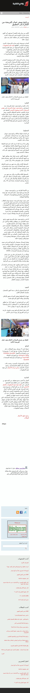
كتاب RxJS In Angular (23, 578)
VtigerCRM (25, 357)
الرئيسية (27, 17)
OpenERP (12, 353)
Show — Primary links (24, 13)
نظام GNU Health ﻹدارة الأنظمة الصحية (19, 645)
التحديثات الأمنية (24, 562)
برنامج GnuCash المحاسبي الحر (21, 623)
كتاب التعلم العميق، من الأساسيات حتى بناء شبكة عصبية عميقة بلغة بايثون (15, 583)
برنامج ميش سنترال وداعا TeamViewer (19, 627)
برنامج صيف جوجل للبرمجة (15, 108)
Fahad (25, 27)
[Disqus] (14, 444)
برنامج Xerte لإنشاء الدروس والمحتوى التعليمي (18, 636)
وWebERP (6, 353)
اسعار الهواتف (24, 536)
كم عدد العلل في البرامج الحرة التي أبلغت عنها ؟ (17, 566)
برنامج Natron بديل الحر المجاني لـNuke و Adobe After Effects (16, 641)
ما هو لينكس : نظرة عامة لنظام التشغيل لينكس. (17, 619)
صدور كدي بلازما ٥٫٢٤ (23, 599)
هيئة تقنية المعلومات (8, 45)
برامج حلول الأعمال (23, 416)
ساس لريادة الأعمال (13, 368)
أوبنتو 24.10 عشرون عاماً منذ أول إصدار (19, 570)
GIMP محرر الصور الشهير (22, 574)
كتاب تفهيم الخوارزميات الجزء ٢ (21, 591)
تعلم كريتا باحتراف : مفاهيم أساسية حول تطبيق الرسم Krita (15, 649)
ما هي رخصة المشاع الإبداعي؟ (21, 615)
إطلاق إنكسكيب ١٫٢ (23, 595)
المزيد (3, 653)
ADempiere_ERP (23, 355)
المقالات (26, 418)
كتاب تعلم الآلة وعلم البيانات (22, 588)
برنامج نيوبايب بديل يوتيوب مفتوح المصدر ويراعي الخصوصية (17, 631)
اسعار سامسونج (23, 534)
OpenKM (26, 359)
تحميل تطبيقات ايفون (14, 534)
